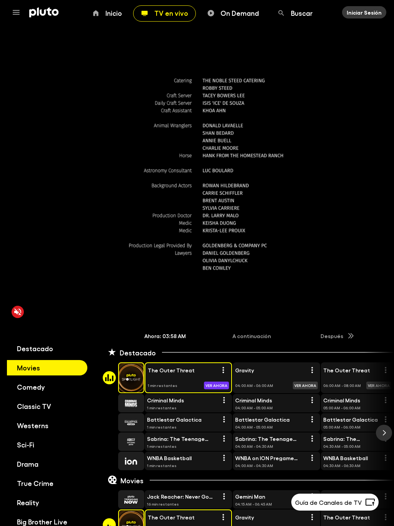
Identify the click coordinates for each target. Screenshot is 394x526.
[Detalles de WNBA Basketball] (224, 458)
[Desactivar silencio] (18, 312)
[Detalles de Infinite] (385, 496)
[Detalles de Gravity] (312, 370)
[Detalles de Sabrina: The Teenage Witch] (224, 439)
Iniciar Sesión (364, 12)
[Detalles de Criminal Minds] (224, 400)
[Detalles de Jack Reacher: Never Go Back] (224, 496)
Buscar (302, 12)
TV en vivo (171, 12)
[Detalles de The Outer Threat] (223, 370)
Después (332, 336)
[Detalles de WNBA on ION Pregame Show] (312, 458)
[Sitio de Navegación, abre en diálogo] (18, 12)
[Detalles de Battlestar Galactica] (224, 419)
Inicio (113, 12)
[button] (122, 377)
